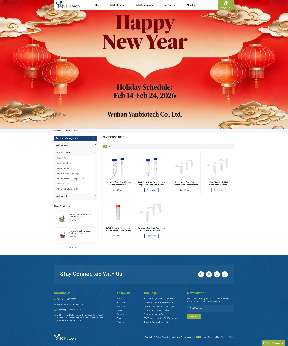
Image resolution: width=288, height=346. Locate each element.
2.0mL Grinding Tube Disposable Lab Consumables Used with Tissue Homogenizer (151, 229)
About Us (191, 5)
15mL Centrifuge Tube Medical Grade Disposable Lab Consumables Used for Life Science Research (118, 183)
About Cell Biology (65, 168)
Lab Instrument (117, 5)
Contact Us (122, 314)
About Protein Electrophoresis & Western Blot (71, 181)
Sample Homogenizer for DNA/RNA (159, 306)
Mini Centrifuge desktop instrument (159, 299)
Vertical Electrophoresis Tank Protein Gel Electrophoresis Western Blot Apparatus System (80, 215)
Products (121, 302)
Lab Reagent (170, 5)
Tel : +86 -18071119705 (66, 299)
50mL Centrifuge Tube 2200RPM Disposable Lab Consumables (151, 183)
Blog (119, 318)
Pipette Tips (62, 158)
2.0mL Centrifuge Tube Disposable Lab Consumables (185, 183)
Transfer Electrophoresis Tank (157, 322)
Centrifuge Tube (64, 163)
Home (98, 5)
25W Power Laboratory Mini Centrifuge (161, 318)
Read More (73, 220)
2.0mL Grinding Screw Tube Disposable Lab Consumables (118, 229)
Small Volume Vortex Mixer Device (158, 302)
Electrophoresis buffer (154, 314)
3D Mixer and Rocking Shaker (156, 310)
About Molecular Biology (68, 174)
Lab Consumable (144, 5)
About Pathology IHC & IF (68, 189)
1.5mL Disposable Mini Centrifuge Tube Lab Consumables (218, 183)
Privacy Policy (228, 337)
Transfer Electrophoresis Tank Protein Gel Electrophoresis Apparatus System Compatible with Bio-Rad (82, 232)
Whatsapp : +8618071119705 (69, 310)
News (119, 310)
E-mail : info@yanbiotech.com (70, 304)
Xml (218, 337)
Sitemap (120, 322)
